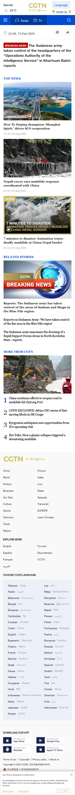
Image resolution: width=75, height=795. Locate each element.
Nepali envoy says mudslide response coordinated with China (31, 183)
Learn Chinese (46, 517)
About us (54, 759)
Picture (41, 470)
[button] (9, 229)
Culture (7, 503)
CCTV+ (42, 559)
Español (7, 552)
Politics (7, 484)
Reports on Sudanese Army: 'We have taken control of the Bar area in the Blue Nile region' (36, 321)
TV (40, 20)
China (6, 470)
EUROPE (43, 510)
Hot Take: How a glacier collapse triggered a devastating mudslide (37, 437)
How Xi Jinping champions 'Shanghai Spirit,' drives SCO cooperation (32, 126)
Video (41, 477)
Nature (7, 530)
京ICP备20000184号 (39, 764)
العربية (6, 566)
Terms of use (10, 759)
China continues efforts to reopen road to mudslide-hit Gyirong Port (35, 400)
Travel (6, 524)
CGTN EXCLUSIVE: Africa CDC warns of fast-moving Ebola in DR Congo (38, 412)
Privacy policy (40, 759)
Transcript (43, 503)
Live (40, 484)
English (7, 546)
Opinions (8, 517)
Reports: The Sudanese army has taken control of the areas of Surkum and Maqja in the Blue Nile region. (37, 307)
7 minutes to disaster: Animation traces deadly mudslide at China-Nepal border (33, 240)
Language (61, 5)
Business (8, 490)
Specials (42, 497)
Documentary (45, 552)
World (6, 477)
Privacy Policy (8, 791)
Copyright (24, 759)
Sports (7, 510)
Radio (25, 20)
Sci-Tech (8, 497)
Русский (42, 546)
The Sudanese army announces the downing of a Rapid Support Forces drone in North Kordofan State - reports (34, 336)
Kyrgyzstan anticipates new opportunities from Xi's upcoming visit (39, 424)
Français (7, 559)
